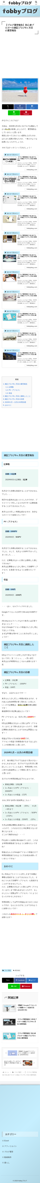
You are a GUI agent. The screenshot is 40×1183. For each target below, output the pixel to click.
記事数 (10, 387)
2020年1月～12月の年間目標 (14, 402)
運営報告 (17, 970)
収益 (9, 393)
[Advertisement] (20, 55)
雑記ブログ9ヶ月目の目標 (13, 399)
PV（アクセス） (13, 390)
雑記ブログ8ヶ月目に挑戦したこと (17, 396)
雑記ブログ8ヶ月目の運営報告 (15, 384)
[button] (36, 626)
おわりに (7, 405)
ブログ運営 (7, 970)
